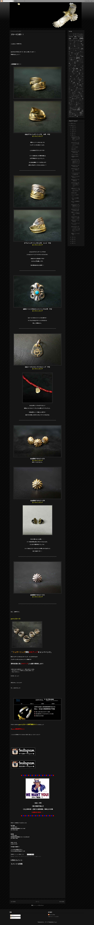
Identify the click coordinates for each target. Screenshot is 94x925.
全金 (69, 99)
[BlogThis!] (29, 854)
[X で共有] (30, 854)
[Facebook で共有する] (32, 854)
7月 (73, 237)
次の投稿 (13, 901)
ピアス (72, 78)
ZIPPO (81, 40)
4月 (73, 243)
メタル (77, 85)
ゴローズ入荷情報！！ (75, 199)
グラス (79, 55)
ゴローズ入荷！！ (75, 154)
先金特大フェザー (78, 98)
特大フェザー (74, 108)
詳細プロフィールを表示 (53, 916)
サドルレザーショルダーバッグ (77, 64)
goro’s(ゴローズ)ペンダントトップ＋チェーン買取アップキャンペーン (75, 229)
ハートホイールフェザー (73, 77)
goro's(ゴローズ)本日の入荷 (75, 151)
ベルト (75, 83)
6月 (73, 239)
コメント (13, 917)
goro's (75, 38)
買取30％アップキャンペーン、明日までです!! (75, 189)
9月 (73, 133)
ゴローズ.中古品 (79, 62)
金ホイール (76, 92)
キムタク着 (75, 52)
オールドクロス (72, 50)
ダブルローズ (76, 72)
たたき (75, 71)
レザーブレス (80, 87)
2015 (71, 125)
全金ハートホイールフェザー (77, 101)
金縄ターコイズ (76, 93)
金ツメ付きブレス (78, 91)
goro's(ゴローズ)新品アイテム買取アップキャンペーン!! (75, 138)
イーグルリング (78, 45)
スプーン (71, 70)
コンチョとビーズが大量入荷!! (75, 173)
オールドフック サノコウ (75, 51)
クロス (79, 56)
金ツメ (74, 90)
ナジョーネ (80, 76)
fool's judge (52, 914)
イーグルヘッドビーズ (76, 43)
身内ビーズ (78, 96)
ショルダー (71, 67)
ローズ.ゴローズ (73, 88)
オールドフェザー (79, 50)
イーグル (77, 41)
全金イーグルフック (75, 99)
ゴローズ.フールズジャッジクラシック (76, 60)
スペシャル (77, 70)
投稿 (12, 915)
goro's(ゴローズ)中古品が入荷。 (75, 209)
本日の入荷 (74, 192)
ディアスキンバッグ (73, 75)
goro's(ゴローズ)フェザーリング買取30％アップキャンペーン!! (75, 161)
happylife (70, 40)
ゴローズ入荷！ (75, 147)
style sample (76, 40)
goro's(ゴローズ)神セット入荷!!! (75, 217)
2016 (71, 123)
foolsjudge (80, 36)
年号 (81, 109)
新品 (73, 96)
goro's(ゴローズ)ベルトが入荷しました (75, 144)
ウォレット (71, 46)
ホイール (80, 83)
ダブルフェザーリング (30, 856)
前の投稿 (61, 901)
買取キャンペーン (74, 112)
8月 (73, 135)
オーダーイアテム (73, 47)
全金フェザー (38, 856)
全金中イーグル (73, 103)
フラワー (77, 82)
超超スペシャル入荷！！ (75, 234)
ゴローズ (72, 58)
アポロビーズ (17, 856)
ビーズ (76, 78)
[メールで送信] (27, 854)
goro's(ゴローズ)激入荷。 (75, 220)
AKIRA (76, 35)
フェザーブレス (76, 81)
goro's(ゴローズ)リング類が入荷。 (75, 170)
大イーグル (73, 104)
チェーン (77, 73)
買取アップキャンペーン (75, 111)
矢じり (75, 116)
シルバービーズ (77, 67)
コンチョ (72, 63)
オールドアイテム (75, 49)
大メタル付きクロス (74, 107)
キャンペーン (73, 55)
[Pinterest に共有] (33, 854)
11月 (73, 129)
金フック (70, 92)
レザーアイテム (78, 86)
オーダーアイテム (79, 46)
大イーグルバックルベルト (75, 224)
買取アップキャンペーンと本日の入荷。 (75, 213)
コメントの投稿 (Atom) (39, 905)
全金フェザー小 (80, 102)
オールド (81, 47)
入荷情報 (73, 109)
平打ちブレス (76, 113)
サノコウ (72, 65)
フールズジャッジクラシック (76, 79)
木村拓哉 (78, 115)
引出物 (78, 88)
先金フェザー (73, 97)
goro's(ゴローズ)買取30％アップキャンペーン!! (75, 206)
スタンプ (80, 68)
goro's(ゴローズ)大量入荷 (75, 180)
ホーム (37, 901)
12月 (73, 127)
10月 (73, 131)
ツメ (81, 73)
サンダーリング (79, 65)
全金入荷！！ (74, 149)
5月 (73, 241)
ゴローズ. (23, 856)
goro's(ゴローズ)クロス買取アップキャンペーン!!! (75, 184)
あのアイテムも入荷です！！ (75, 177)
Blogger (55, 922)
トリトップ (74, 76)
